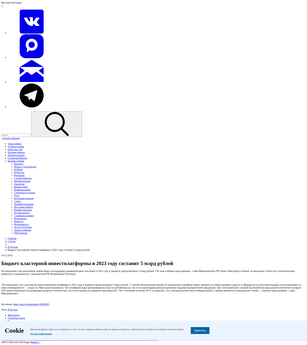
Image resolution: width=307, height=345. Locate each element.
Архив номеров (11, 138)
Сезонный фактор (17, 158)
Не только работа (23, 207)
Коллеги (18, 164)
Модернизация (22, 181)
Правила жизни (16, 155)
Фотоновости (21, 224)
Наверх (35, 342)
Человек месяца (16, 152)
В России (19, 172)
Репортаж (19, 175)
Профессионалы (23, 210)
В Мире (18, 169)
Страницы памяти (24, 215)
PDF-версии (20, 233)
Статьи (11, 241)
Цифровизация (22, 189)
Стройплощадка (23, 178)
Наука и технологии (25, 166)
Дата (16, 195)
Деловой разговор (24, 204)
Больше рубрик (16, 161)
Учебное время (16, 146)
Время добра (21, 187)
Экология (19, 184)
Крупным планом (23, 198)
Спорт (17, 201)
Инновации (20, 218)
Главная (12, 238)
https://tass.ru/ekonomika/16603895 (31, 304)
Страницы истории (24, 192)
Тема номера (14, 143)
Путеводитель (21, 212)
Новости (19, 221)
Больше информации (41, 334)
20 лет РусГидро (23, 227)
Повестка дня (15, 149)
